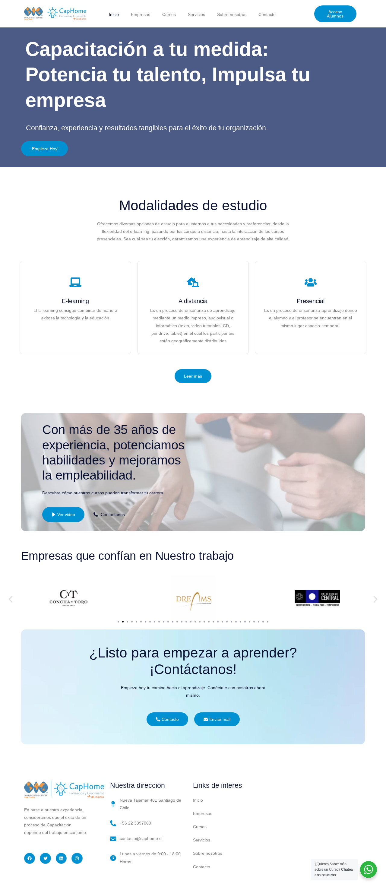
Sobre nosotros (231, 14)
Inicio (114, 14)
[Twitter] (45, 858)
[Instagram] (76, 858)
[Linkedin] (61, 858)
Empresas (140, 14)
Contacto (267, 14)
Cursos (169, 14)
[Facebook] (29, 858)
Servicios (196, 14)
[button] (10, 599)
